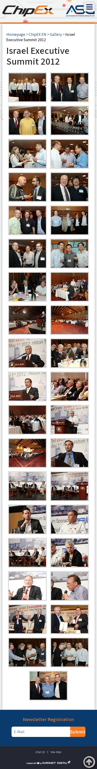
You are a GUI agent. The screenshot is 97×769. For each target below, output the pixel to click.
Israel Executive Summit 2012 (37, 55)
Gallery (56, 34)
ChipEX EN (37, 34)
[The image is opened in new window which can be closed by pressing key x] (27, 87)
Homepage (15, 34)
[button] (89, 6)
